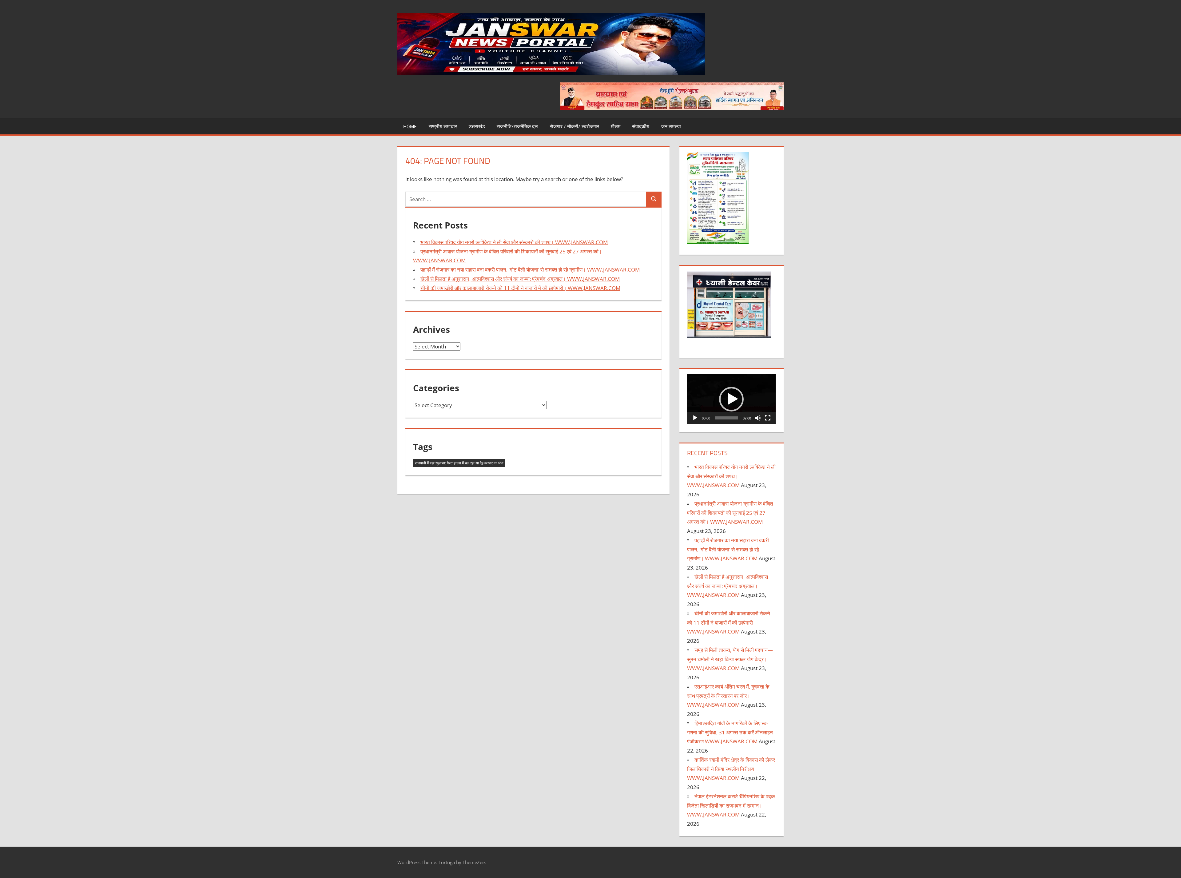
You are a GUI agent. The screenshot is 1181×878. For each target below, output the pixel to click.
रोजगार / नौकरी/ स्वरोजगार (574, 126)
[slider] (726, 417)
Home (410, 126)
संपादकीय (640, 126)
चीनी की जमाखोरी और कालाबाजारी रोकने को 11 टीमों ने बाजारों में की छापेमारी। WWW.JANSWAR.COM (520, 288)
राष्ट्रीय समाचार (443, 126)
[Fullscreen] (768, 418)
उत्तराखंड (477, 126)
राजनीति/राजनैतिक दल (517, 126)
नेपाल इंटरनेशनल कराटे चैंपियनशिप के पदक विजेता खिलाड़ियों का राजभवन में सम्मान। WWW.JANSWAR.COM (731, 805)
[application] (731, 399)
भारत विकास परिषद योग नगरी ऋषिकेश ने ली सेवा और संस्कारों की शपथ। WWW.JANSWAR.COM (514, 242)
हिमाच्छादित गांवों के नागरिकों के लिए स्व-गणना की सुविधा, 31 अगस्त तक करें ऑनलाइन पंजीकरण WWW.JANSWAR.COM (730, 732)
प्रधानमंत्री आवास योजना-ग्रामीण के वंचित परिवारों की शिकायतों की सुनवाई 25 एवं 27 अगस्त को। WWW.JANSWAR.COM (730, 513)
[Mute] (758, 418)
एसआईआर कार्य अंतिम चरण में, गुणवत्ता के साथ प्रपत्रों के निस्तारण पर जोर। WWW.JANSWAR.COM (728, 696)
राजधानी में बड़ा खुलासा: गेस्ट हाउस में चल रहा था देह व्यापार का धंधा (459, 463)
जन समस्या (671, 126)
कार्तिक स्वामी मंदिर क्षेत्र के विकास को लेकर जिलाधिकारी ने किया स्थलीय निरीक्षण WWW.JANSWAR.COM (731, 769)
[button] (731, 399)
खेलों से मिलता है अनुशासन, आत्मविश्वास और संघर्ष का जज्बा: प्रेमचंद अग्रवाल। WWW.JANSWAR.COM (520, 278)
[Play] (695, 418)
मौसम (615, 126)
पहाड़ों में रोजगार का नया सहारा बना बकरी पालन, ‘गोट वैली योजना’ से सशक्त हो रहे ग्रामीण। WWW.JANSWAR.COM (530, 269)
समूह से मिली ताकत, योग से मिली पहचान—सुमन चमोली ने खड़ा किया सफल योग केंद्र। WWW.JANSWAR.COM (730, 659)
